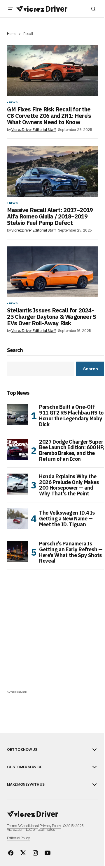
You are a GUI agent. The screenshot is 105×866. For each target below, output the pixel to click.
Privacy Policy (50, 825)
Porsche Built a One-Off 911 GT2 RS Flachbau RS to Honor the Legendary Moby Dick (71, 415)
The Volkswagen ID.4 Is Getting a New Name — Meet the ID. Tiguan (67, 518)
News (13, 102)
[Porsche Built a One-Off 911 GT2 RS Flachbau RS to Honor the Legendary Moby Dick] (17, 414)
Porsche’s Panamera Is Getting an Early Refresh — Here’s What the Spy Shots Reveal (71, 552)
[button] (10, 8)
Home (11, 33)
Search (15, 350)
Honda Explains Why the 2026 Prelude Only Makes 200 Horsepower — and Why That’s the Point (69, 485)
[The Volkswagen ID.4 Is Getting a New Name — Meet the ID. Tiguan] (17, 518)
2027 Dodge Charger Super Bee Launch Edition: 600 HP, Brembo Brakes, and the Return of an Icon (71, 450)
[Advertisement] (52, 636)
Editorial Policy (18, 837)
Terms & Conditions (22, 825)
